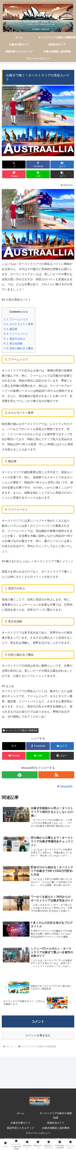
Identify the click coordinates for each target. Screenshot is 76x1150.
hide (24, 311)
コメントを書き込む (38, 1035)
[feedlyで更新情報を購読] (20, 774)
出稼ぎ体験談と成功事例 (55, 1127)
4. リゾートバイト (16, 333)
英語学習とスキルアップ (20, 1127)
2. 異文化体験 (13, 343)
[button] (62, 174)
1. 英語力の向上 (14, 338)
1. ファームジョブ (16, 319)
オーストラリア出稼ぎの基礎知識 (21, 730)
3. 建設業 (10, 328)
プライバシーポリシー (38, 1133)
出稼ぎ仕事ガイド (20, 1122)
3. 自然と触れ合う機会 (18, 348)
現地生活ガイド (55, 1122)
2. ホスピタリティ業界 (18, 324)
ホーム (20, 1113)
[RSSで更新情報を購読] (56, 774)
